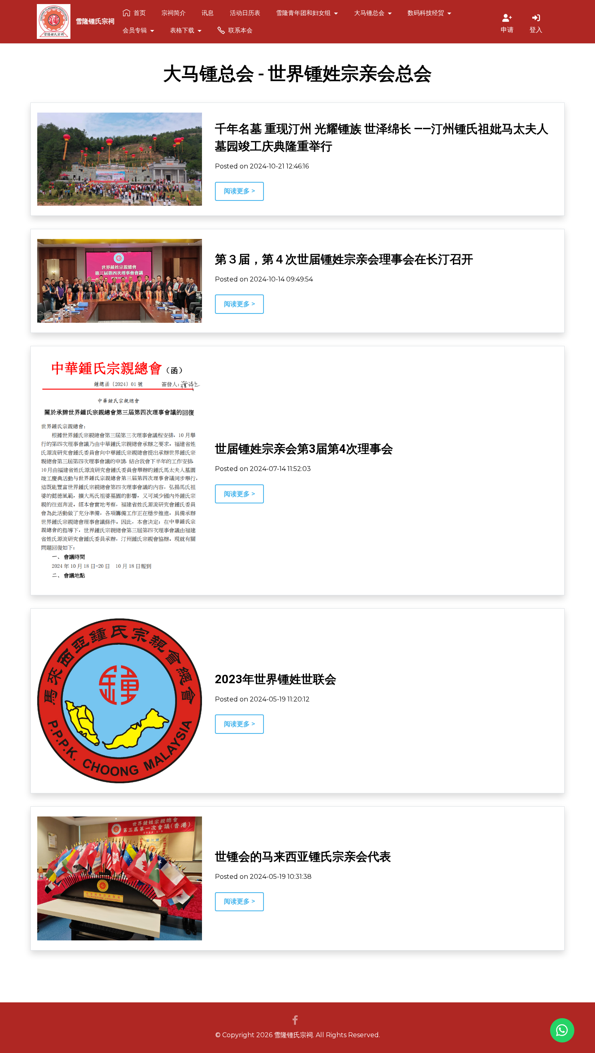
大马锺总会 (369, 12)
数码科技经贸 (426, 12)
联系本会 (240, 30)
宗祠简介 (174, 12)
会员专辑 (135, 30)
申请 (507, 29)
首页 (140, 12)
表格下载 (182, 30)
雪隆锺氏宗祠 (95, 21)
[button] (562, 1030)
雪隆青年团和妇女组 (303, 12)
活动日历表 (245, 12)
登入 (535, 29)
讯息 (208, 12)
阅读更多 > (239, 191)
